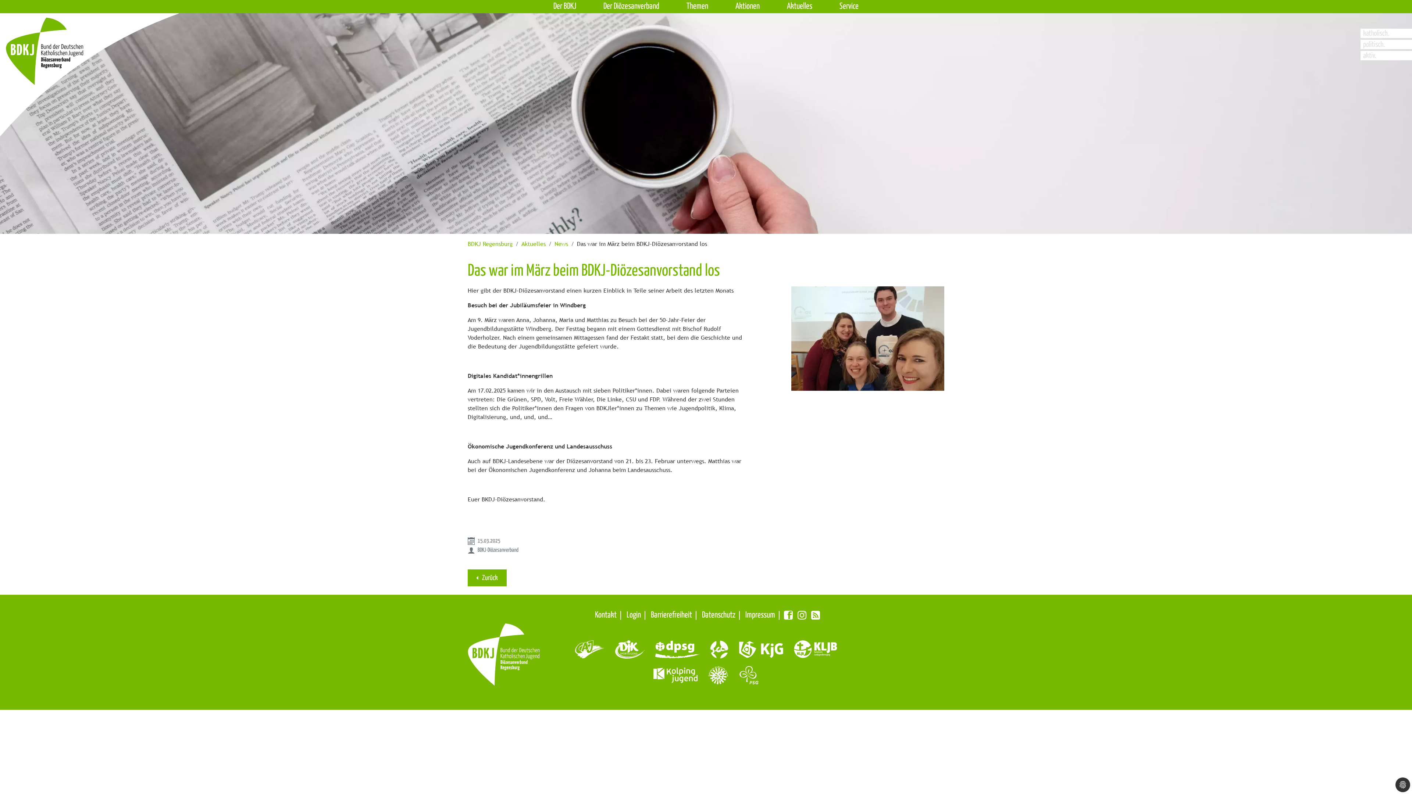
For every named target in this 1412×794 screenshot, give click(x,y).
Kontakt (606, 615)
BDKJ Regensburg (490, 243)
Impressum (760, 615)
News (561, 243)
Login (634, 615)
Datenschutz (718, 615)
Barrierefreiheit (671, 615)
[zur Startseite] (71, 64)
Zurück (489, 578)
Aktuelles (533, 243)
